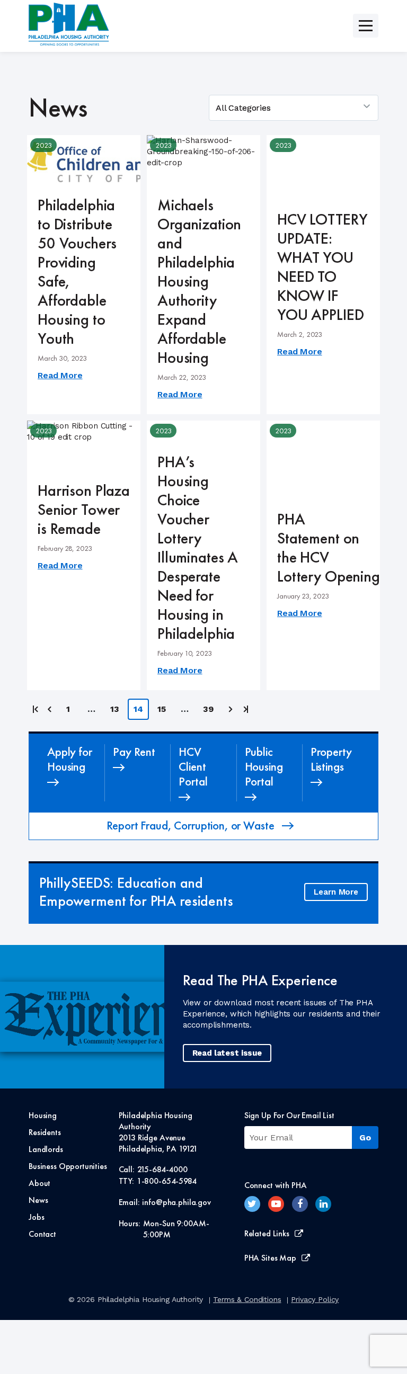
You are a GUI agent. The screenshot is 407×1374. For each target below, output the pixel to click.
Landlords (46, 1149)
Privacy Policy (315, 1299)
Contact (42, 1233)
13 (114, 709)
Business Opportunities (68, 1166)
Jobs (36, 1217)
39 (208, 709)
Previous (50, 709)
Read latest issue (227, 1053)
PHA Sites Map (270, 1257)
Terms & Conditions (247, 1299)
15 (161, 709)
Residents (45, 1132)
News (38, 1200)
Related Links (266, 1233)
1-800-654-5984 (167, 1180)
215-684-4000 (162, 1169)
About (39, 1183)
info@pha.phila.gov (176, 1202)
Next (229, 709)
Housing (43, 1115)
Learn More (336, 892)
